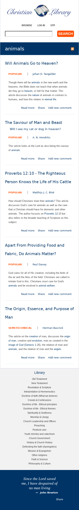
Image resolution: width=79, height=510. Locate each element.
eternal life (50, 99)
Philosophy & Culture (40, 463)
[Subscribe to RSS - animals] (72, 48)
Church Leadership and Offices (39, 421)
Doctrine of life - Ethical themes (39, 408)
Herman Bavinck (53, 327)
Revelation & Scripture (39, 387)
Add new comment (60, 107)
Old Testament (39, 379)
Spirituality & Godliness (39, 413)
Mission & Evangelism (39, 451)
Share (41, 107)
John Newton (49, 492)
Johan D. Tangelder (44, 74)
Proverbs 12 (51, 213)
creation (33, 336)
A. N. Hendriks (41, 137)
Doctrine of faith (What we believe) (39, 396)
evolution (37, 340)
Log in (41, 25)
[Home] (39, 10)
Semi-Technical (20, 327)
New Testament (39, 383)
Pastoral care (39, 429)
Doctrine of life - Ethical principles (39, 404)
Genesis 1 (30, 344)
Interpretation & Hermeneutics (39, 391)
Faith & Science (39, 459)
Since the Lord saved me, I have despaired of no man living (39, 483)
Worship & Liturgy (39, 417)
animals (35, 82)
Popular (15, 74)
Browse (27, 25)
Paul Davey (40, 264)
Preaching (39, 425)
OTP (52, 25)
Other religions (39, 455)
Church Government (39, 438)
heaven (28, 90)
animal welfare (47, 285)
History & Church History (39, 442)
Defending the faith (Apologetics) (39, 446)
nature (35, 95)
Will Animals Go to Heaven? (31, 63)
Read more (28, 107)
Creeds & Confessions (39, 400)
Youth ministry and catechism (39, 434)
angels (57, 349)
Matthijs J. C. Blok (43, 192)
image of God (15, 344)
